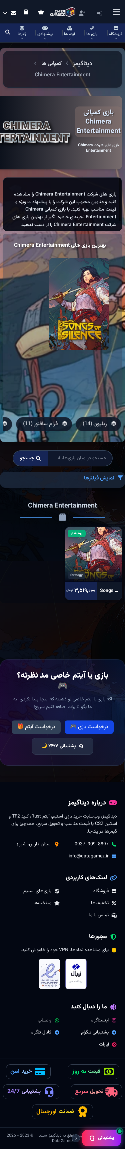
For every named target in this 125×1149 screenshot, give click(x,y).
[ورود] (99, 13)
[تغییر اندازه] (76, 1138)
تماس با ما (99, 915)
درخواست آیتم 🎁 (36, 727)
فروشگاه (101, 891)
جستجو (27, 458)
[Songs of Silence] (79, 304)
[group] (98, 424)
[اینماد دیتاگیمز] (49, 974)
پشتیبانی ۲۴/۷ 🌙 (58, 746)
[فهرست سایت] (116, 12)
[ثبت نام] (82, 13)
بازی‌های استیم (37, 891)
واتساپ (44, 1020)
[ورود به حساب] (109, 13)
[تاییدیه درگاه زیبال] (76, 974)
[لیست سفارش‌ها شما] (27, 13)
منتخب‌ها (42, 903)
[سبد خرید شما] (42, 13)
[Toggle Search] (8, 33)
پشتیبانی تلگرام (95, 1032)
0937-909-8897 (92, 844)
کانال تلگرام (41, 1032)
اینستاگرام (100, 1020)
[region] (62, 204)
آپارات (104, 1044)
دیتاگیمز (82, 64)
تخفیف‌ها (100, 903)
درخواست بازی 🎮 (89, 727)
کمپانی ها (51, 64)
